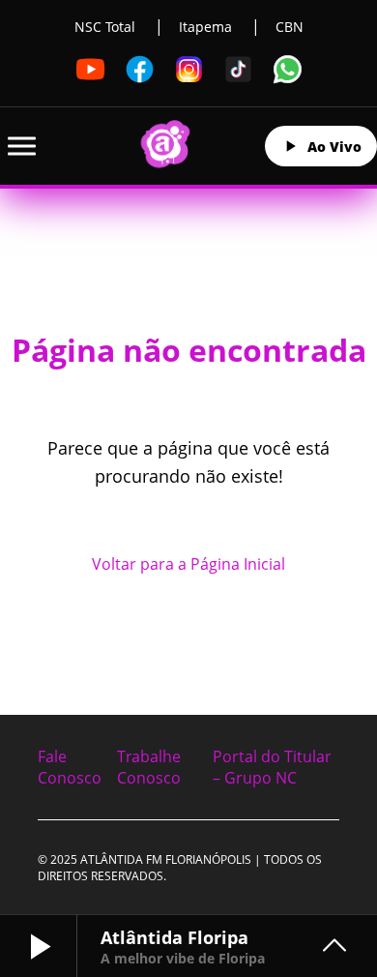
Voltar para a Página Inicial (188, 564)
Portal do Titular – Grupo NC (272, 767)
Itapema (205, 26)
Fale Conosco (70, 767)
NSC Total (104, 26)
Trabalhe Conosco (149, 767)
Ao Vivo (334, 146)
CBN (290, 26)
